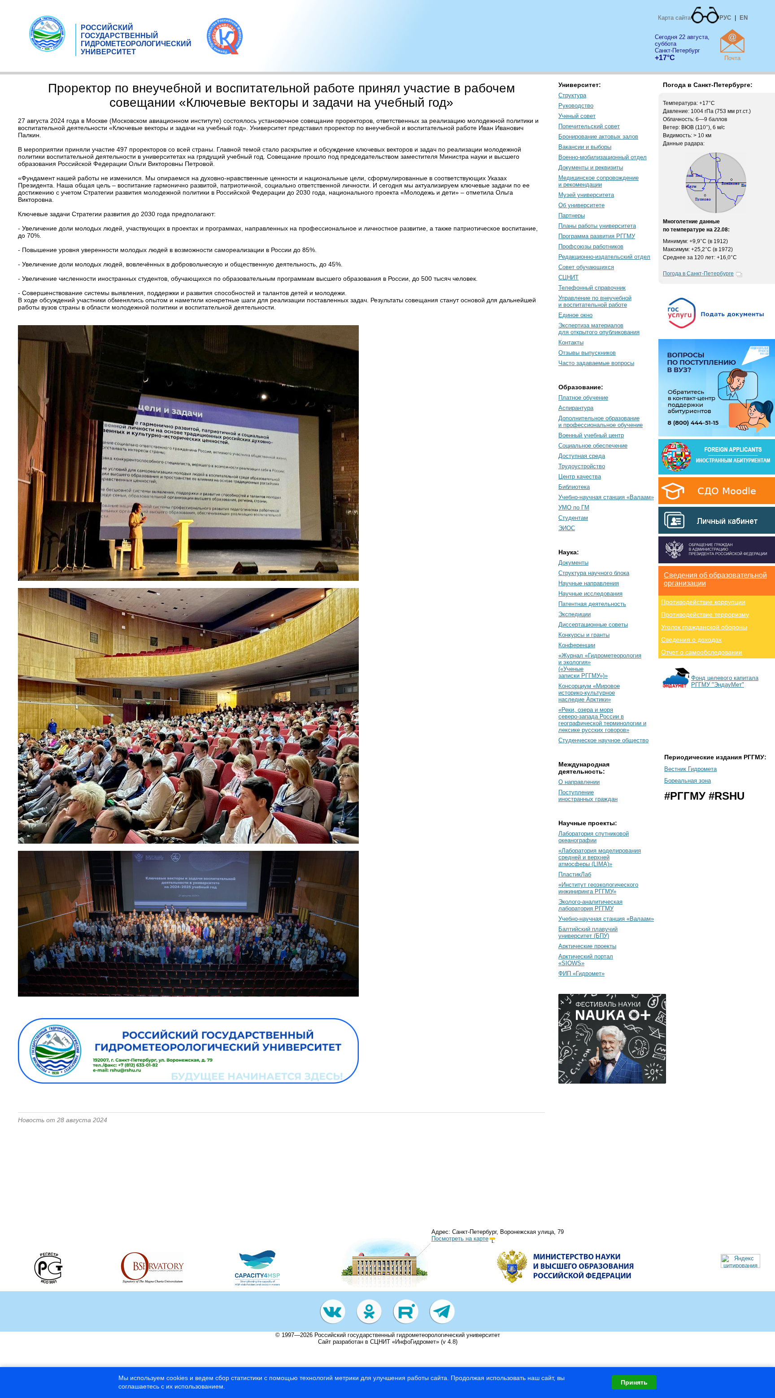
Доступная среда (581, 456)
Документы (573, 562)
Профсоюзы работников (590, 246)
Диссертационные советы (593, 624)
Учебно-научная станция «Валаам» (606, 497)
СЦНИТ (568, 277)
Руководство (575, 105)
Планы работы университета (597, 225)
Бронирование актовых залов (598, 136)
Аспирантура (575, 408)
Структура (572, 95)
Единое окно (575, 315)
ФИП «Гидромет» (581, 973)
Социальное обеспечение (592, 445)
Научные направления (588, 583)
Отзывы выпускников (587, 352)
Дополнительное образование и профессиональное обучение (600, 421)
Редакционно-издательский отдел (604, 256)
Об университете (581, 205)
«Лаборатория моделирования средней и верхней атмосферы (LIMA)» (599, 857)
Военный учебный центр (591, 435)
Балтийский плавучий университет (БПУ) (588, 932)
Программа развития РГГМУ (596, 236)
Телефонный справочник (592, 287)
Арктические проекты (587, 946)
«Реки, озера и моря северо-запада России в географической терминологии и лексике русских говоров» (602, 719)
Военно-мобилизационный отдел (602, 157)
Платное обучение (583, 397)
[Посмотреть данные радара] (715, 211)
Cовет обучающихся (586, 267)
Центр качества (579, 476)
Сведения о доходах (691, 639)
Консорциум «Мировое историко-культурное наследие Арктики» (589, 693)
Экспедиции (574, 614)
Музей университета (586, 195)
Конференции (576, 645)
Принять (634, 1382)
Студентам (573, 517)
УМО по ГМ (573, 507)
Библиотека (574, 486)
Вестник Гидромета (690, 769)
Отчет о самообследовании (701, 652)
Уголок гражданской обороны (704, 627)
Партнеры (571, 215)
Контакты (570, 342)
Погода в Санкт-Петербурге (698, 273)
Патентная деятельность (592, 604)
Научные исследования (590, 593)
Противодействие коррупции (703, 601)
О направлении (579, 782)
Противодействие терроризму (705, 614)
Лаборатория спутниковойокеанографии (593, 837)
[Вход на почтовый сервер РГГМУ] (732, 40)
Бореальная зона (687, 780)
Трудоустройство (581, 466)
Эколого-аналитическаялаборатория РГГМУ (590, 905)
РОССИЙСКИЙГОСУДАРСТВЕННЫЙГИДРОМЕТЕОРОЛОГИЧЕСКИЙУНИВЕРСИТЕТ (136, 40)
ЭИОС (566, 528)
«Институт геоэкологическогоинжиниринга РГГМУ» (598, 888)
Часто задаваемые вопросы (596, 363)
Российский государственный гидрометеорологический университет (407, 1335)
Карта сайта (674, 17)
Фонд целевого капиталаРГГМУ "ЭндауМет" (724, 681)
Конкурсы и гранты (584, 634)
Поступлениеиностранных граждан (588, 795)
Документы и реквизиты (590, 167)
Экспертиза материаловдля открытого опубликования (599, 328)
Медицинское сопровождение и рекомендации (598, 181)
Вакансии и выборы (584, 147)
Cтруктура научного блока (593, 573)
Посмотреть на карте (459, 1238)
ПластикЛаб (574, 874)
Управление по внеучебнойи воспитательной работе (594, 301)
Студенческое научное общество (603, 740)
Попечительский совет (589, 126)
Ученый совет (577, 116)
